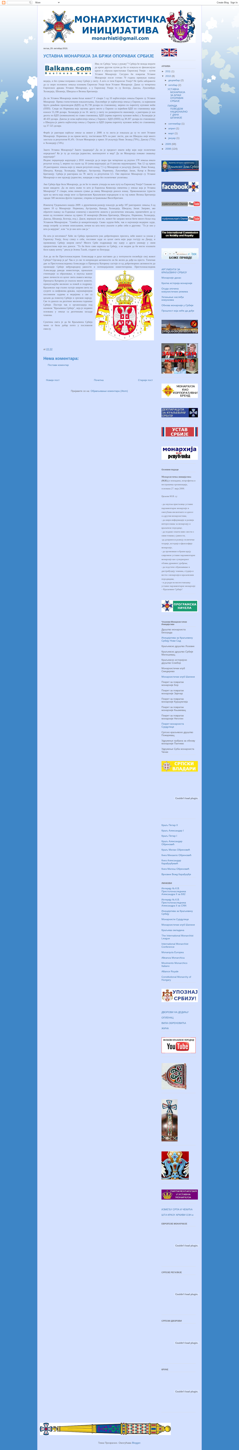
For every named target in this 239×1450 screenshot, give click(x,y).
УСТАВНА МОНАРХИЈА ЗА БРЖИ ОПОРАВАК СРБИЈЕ (176, 95)
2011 (168, 71)
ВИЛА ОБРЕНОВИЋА (173, 1023)
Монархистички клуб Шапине (178, 676)
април (172, 128)
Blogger (136, 1442)
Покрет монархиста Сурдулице (172, 725)
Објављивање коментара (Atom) (109, 391)
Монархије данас (171, 277)
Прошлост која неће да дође (177, 310)
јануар (172, 138)
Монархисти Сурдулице (175, 919)
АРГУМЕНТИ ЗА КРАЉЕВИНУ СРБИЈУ (174, 271)
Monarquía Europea (172, 952)
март (171, 133)
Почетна (99, 380)
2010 (168, 76)
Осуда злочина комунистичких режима (174, 290)
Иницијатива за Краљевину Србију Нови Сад (177, 639)
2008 (168, 148)
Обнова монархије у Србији (177, 305)
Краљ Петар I (169, 835)
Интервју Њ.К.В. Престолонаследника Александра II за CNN (173, 902)
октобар (173, 85)
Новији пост (52, 380)
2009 (168, 144)
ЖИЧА (165, 1028)
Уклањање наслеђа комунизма (172, 298)
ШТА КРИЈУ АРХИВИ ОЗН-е (177, 1214)
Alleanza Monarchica (173, 957)
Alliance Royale (169, 971)
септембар (174, 123)
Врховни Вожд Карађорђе (176, 874)
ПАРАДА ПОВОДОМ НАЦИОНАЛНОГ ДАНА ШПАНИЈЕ (178, 111)
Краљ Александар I (172, 830)
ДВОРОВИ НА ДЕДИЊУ (175, 1012)
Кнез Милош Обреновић (175, 868)
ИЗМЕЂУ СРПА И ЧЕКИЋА (176, 1209)
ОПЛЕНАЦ (167, 1017)
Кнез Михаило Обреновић (176, 855)
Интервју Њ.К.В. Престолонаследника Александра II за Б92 (173, 891)
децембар (174, 80)
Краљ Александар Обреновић (171, 843)
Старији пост (145, 380)
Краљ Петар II (169, 825)
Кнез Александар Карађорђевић (171, 862)
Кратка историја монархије (176, 283)
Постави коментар (58, 365)
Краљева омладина (172, 930)
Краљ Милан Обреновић (175, 849)
